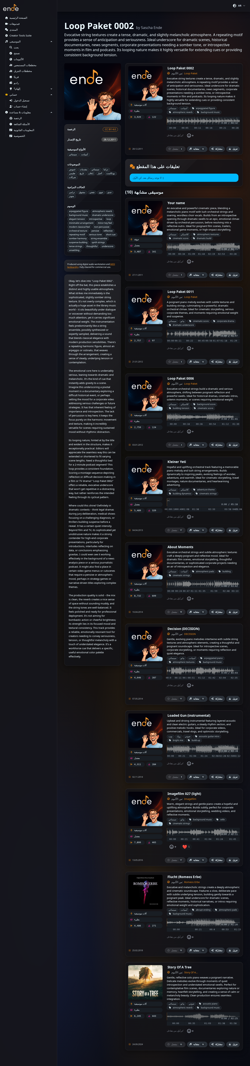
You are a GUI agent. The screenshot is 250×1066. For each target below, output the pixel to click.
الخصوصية (19, 136)
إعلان (90, 173)
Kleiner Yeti (177, 461)
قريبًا (16, 77)
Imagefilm (190, 799)
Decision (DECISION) (183, 628)
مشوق (82, 192)
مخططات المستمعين (25, 65)
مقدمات (83, 169)
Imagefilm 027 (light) (184, 793)
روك (179, 736)
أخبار (100, 173)
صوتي (187, 736)
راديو (16, 83)
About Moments (180, 547)
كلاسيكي (185, 234)
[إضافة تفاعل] (190, 135)
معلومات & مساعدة (20, 112)
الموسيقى (15, 41)
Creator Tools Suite (20, 35)
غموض (72, 169)
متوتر (71, 196)
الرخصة (18, 118)
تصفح (17, 53)
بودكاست (110, 173)
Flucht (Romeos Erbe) (184, 876)
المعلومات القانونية (24, 130)
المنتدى (14, 29)
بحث (16, 47)
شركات (72, 177)
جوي (101, 192)
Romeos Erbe (192, 882)
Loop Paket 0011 (181, 291)
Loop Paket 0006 (181, 378)
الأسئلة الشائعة (22, 124)
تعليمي (72, 173)
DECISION (190, 634)
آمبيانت (84, 154)
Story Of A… (191, 972)
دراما (106, 169)
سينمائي (73, 154)
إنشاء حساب (20, 106)
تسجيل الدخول (21, 100)
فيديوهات (15, 23)
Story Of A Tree (179, 967)
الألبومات (19, 59)
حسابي (13, 94)
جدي (109, 192)
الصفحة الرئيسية (18, 18)
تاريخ (82, 173)
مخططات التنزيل (23, 71)
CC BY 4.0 (110, 129)
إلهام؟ (17, 88)
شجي (92, 192)
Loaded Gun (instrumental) (189, 715)
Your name (176, 202)
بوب (170, 736)
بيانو (183, 321)
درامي (72, 192)
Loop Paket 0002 (181, 68)
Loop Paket (190, 73)
